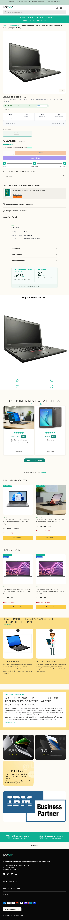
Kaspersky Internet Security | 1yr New (29, 190)
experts (43, 473)
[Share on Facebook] (13, 217)
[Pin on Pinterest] (16, 217)
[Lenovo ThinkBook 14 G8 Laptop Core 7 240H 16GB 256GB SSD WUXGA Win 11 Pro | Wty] (18, 500)
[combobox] (34, 12)
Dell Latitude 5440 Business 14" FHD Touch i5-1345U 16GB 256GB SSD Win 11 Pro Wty (50, 591)
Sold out (40, 153)
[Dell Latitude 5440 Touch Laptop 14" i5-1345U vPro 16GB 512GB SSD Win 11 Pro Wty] (18, 569)
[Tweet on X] (9, 217)
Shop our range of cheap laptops (34, 20)
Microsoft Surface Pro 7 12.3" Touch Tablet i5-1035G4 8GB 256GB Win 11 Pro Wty (50, 521)
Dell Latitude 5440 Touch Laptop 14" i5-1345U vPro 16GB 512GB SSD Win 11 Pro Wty (17, 591)
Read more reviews (34, 460)
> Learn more (10, 723)
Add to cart (17, 196)
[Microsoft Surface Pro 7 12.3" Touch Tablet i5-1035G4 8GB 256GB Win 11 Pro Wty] (51, 500)
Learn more (7, 624)
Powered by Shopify (18, 915)
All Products (14, 26)
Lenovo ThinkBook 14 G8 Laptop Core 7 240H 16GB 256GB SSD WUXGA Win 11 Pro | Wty (18, 522)
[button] (1, 429)
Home (5, 26)
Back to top (34, 845)
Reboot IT (9, 915)
